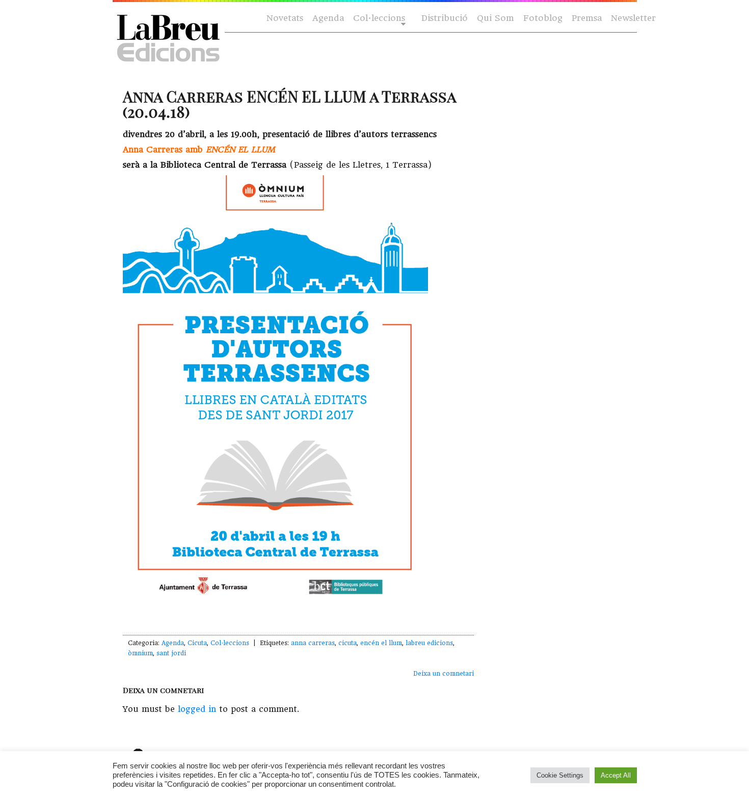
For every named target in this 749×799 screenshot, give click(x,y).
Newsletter (633, 18)
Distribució (444, 18)
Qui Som (495, 18)
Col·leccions (378, 18)
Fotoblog (543, 18)
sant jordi (171, 653)
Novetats (284, 18)
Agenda (328, 18)
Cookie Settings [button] (560, 775)
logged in (197, 709)
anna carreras (313, 643)
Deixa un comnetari (443, 673)
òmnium (140, 653)
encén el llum (381, 643)
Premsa (587, 18)
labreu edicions (429, 643)
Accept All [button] (616, 775)
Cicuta (197, 643)
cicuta (347, 643)
